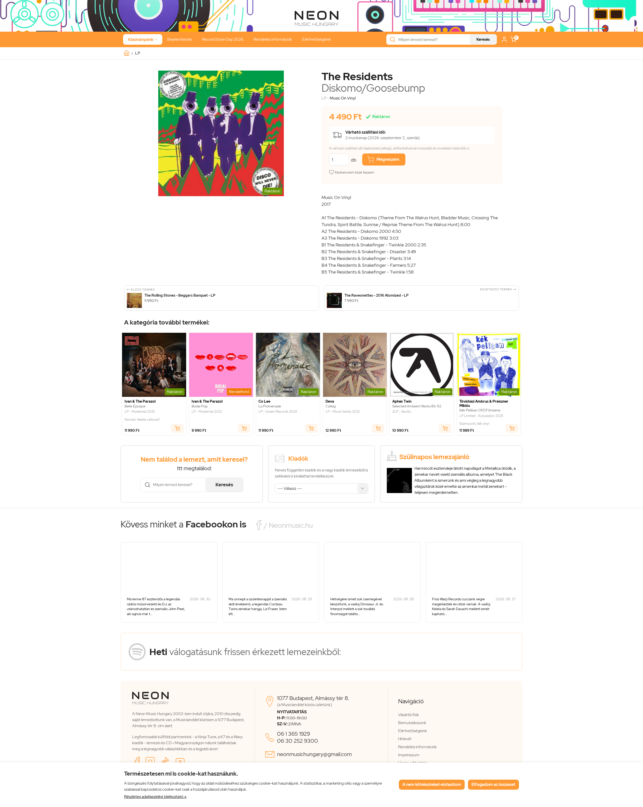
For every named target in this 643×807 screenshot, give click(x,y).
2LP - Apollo (401, 412)
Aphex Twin (401, 401)
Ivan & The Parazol (140, 401)
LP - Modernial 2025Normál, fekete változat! (142, 415)
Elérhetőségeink (316, 39)
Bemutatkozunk (412, 722)
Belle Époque (135, 406)
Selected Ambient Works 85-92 (416, 406)
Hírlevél (404, 738)
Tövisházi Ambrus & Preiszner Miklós (483, 403)
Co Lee (264, 401)
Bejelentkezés (179, 39)
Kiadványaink (142, 39)
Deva (330, 401)
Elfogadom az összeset (493, 784)
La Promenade (269, 406)
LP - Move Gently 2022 (343, 412)
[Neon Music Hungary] (126, 53)
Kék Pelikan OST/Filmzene (479, 410)
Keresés (483, 39)
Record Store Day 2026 (222, 39)
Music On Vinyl (343, 98)
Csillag (331, 406)
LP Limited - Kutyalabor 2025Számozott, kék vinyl (481, 420)
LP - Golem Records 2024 (277, 412)
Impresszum (408, 755)
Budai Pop (199, 406)
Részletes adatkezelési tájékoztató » (155, 796)
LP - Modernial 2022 (207, 412)
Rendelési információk (272, 39)
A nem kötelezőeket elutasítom (431, 784)
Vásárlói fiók (408, 714)
